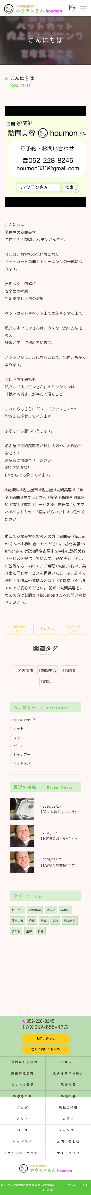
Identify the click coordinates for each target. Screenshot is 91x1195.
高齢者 (65, 910)
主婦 (29, 931)
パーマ (18, 745)
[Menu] (83, 8)
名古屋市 (17, 910)
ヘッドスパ (21, 763)
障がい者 (17, 920)
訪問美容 (35, 910)
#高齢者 (69, 670)
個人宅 (51, 910)
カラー (18, 737)
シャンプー (21, 754)
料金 (41, 931)
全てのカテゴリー (27, 719)
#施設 (46, 681)
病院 (55, 920)
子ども (16, 931)
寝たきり (70, 920)
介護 (32, 920)
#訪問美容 (48, 670)
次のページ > (74, 628)
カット (18, 728)
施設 (44, 920)
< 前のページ (17, 628)
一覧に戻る (45, 628)
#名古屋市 (24, 670)
